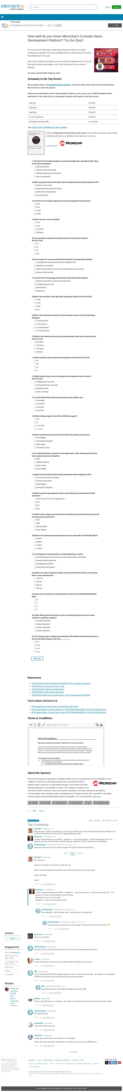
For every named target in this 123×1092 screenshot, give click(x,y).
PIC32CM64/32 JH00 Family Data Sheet (48, 692)
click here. (97, 796)
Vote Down (39, 884)
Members (32, 1060)
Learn (39, 1060)
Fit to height (35, 725)
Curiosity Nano (61, 803)
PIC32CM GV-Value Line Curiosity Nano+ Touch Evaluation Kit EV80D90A (61, 695)
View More (73, 1052)
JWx (36, 971)
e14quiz (34, 803)
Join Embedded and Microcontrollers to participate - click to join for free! (62, 1088)
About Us (31, 1063)
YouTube (119, 1062)
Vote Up (35, 884)
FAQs (52, 1063)
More (59, 25)
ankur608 (38, 1035)
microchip (46, 803)
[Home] (12, 7)
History (41, 811)
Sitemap (96, 1063)
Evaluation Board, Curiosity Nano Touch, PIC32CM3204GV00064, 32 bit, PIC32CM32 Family (70, 710)
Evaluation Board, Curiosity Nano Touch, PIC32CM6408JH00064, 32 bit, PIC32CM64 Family (70, 712)
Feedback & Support (42, 1063)
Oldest (66, 853)
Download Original (101, 725)
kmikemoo (38, 837)
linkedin (115, 1062)
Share (13, 938)
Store (82, 1060)
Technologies (16, 22)
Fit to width (31, 725)
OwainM (37, 829)
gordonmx (38, 934)
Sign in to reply (33, 820)
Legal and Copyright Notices (84, 1063)
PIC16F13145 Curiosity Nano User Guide (48, 686)
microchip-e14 (77, 803)
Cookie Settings (34, 1066)
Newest (79, 853)
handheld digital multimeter (59, 85)
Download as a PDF (97, 725)
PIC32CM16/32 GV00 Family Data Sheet (48, 689)
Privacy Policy (69, 1063)
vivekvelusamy (15, 952)
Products (75, 1060)
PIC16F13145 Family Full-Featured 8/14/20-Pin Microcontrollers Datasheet (61, 683)
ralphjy (37, 998)
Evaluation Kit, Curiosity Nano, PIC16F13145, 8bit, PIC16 (56, 707)
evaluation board (102, 803)
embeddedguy (40, 845)
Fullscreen (44, 725)
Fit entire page (39, 725)
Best (72, 853)
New (116, 25)
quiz (89, 803)
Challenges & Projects (62, 1060)
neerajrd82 (38, 1023)
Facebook (111, 1062)
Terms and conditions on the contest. (49, 127)
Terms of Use (59, 1063)
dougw (37, 959)
